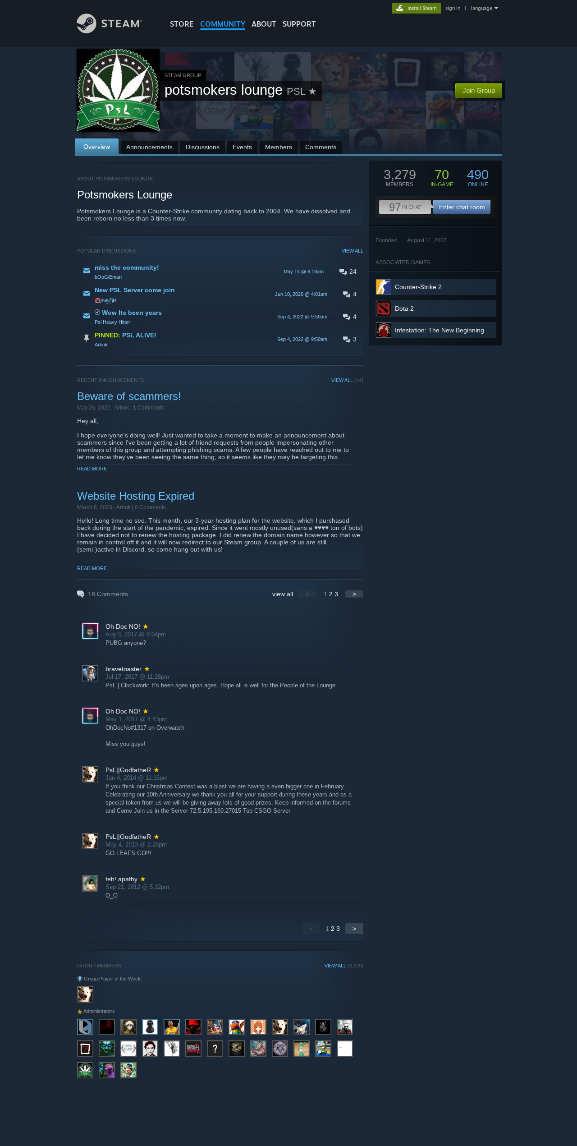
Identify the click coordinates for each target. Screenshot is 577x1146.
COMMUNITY (222, 23)
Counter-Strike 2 (418, 286)
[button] (220, 271)
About (264, 23)
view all (282, 594)
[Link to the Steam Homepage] (109, 31)
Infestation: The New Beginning (439, 330)
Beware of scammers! (129, 396)
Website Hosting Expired (135, 496)
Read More (92, 468)
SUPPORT (299, 23)
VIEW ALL (352, 250)
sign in (452, 8)
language (481, 8)
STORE (182, 23)
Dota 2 (404, 308)
